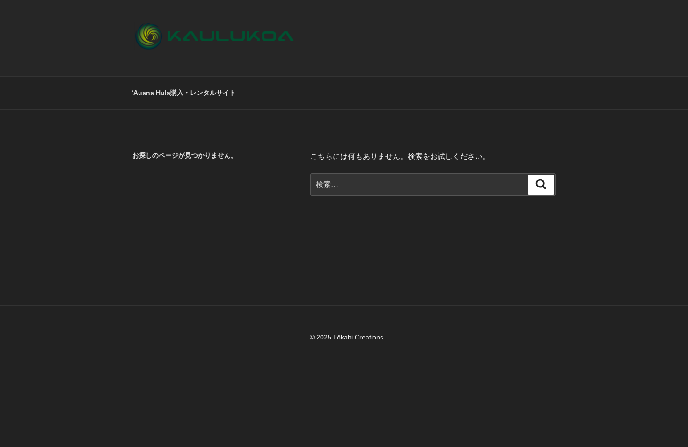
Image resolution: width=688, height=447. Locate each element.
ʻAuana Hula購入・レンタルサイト (184, 92)
